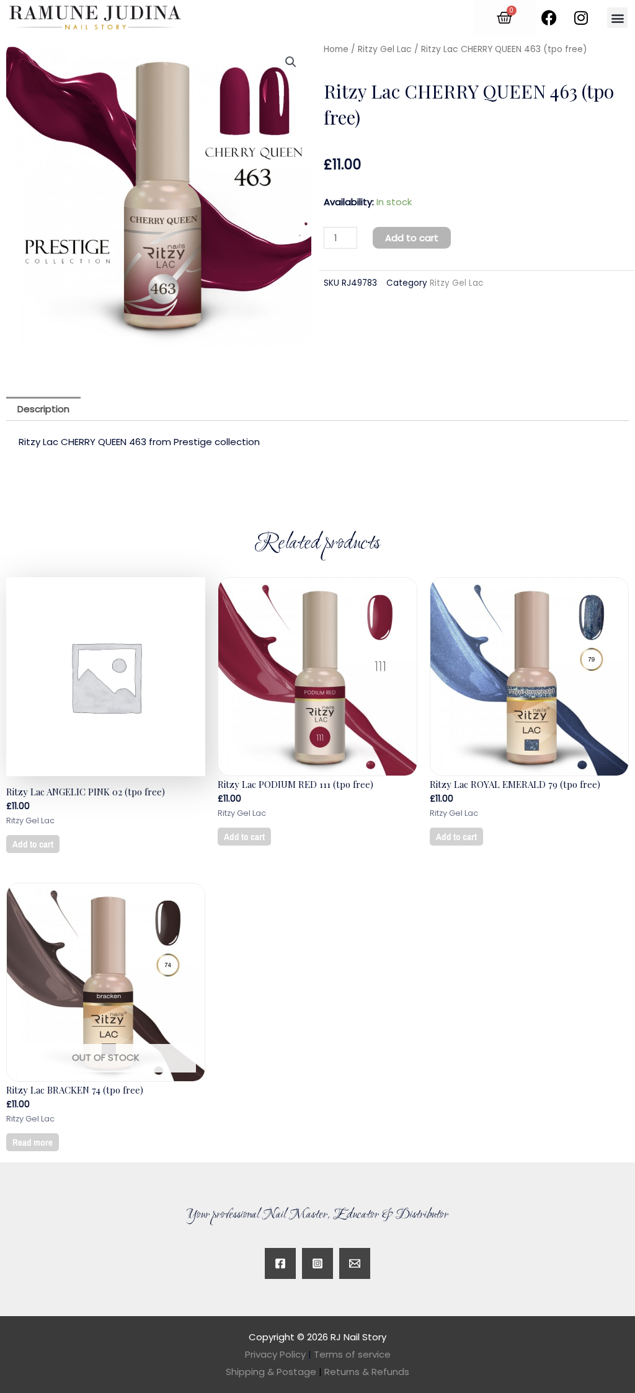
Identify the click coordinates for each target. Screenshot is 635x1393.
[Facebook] (280, 1263)
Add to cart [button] (32, 844)
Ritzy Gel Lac (385, 49)
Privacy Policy (275, 1354)
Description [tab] (43, 408)
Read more (32, 1142)
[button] (617, 17)
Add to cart (411, 237)
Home (336, 49)
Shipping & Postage (274, 1371)
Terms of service (352, 1354)
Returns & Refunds (366, 1371)
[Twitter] (354, 1263)
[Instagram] (317, 1263)
